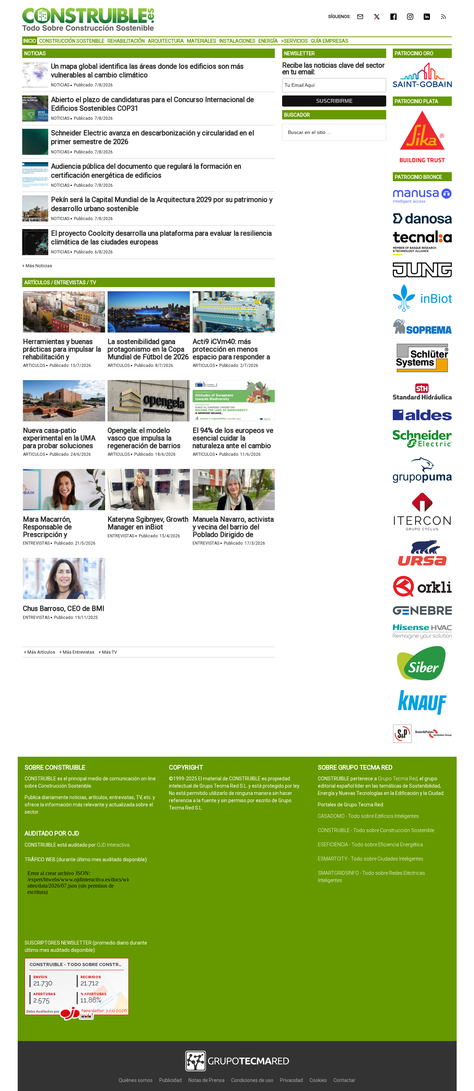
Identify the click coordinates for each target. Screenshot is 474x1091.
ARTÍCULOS (37, 282)
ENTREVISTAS (70, 282)
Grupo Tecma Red (397, 778)
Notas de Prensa (206, 1080)
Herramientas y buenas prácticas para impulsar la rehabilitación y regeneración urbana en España (62, 357)
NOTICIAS (35, 53)
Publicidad (170, 1080)
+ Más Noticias (37, 265)
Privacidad (291, 1080)
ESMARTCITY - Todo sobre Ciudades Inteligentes (370, 859)
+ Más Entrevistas (76, 652)
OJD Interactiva (113, 845)
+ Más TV (108, 652)
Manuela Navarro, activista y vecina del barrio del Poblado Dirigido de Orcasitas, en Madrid (233, 530)
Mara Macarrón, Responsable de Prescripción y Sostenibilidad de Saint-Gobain (59, 534)
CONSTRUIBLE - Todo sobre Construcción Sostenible (376, 830)
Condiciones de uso (252, 1080)
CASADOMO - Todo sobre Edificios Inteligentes (368, 816)
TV (93, 282)
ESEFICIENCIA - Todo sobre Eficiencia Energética (370, 844)
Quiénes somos (136, 1080)
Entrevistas (36, 543)
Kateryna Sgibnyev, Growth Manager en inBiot (148, 523)
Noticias (60, 85)
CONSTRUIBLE (88, 19)
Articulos (34, 365)
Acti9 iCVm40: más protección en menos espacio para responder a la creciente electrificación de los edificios (233, 357)
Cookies (318, 1080)
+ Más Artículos (39, 652)
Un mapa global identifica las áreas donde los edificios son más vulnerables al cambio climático (147, 70)
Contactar (344, 1080)
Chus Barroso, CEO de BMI (63, 608)
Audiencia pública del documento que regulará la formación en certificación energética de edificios (146, 170)
